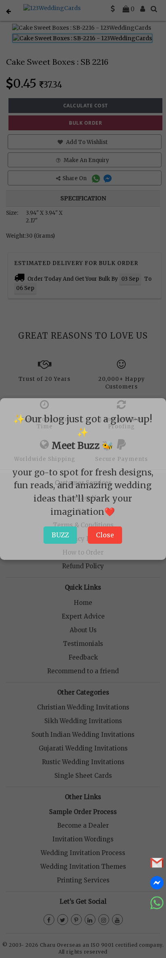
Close (105, 535)
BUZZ (60, 535)
